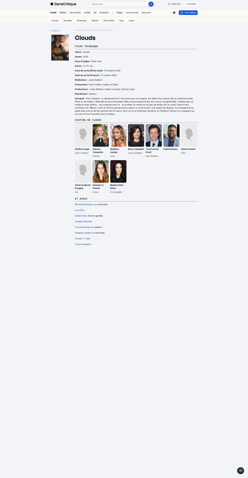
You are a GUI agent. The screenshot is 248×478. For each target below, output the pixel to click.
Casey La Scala (110, 84)
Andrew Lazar (128, 89)
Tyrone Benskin (82, 227)
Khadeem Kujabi (83, 233)
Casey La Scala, (113, 89)
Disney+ (93, 94)
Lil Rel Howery (170, 149)
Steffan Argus (82, 149)
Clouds (102, 30)
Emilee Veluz (81, 215)
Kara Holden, (96, 84)
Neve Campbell (136, 149)
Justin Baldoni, (97, 89)
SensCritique (80, 30)
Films (89, 30)
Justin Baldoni (95, 80)
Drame (95, 30)
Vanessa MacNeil (83, 221)
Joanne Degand (83, 244)
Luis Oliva (79, 210)
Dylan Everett (188, 149)
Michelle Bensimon (84, 204)
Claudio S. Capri (83, 238)
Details (110, 30)
